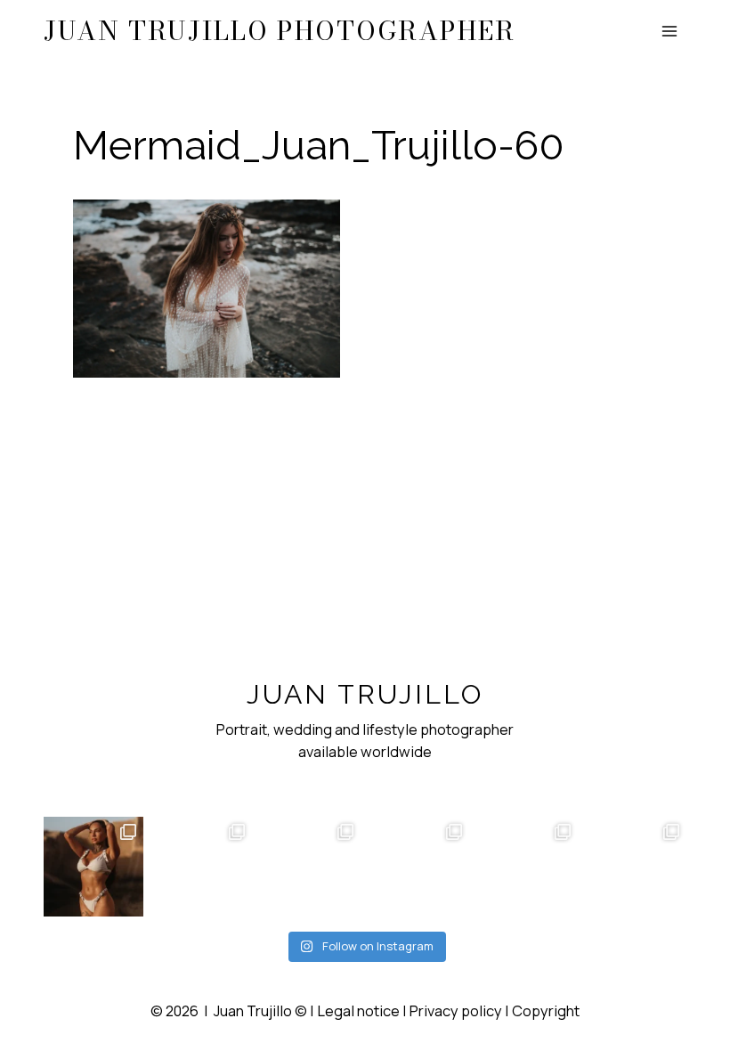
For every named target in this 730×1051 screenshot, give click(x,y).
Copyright (546, 1011)
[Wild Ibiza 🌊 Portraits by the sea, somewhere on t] (202, 867)
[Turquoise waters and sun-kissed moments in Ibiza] (528, 867)
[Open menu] (669, 31)
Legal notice (358, 1011)
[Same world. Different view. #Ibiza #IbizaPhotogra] (311, 867)
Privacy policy (456, 1011)
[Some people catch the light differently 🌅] (93, 867)
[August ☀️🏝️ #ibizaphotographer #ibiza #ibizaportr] (419, 867)
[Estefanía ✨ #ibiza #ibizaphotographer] (636, 867)
